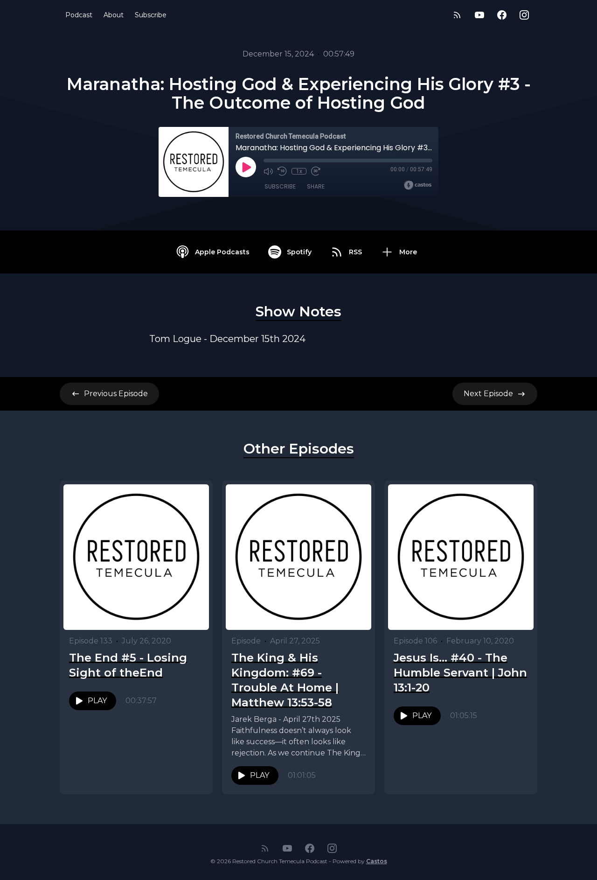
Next (488, 393)
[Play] (246, 167)
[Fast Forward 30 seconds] (315, 171)
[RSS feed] (457, 15)
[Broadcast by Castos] (417, 185)
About (114, 15)
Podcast (78, 15)
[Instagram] (524, 15)
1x (299, 171)
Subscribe (151, 15)
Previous (116, 393)
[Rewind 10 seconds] (282, 171)
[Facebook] (502, 15)
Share (316, 186)
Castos (376, 861)
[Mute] (268, 171)
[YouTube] (479, 15)
